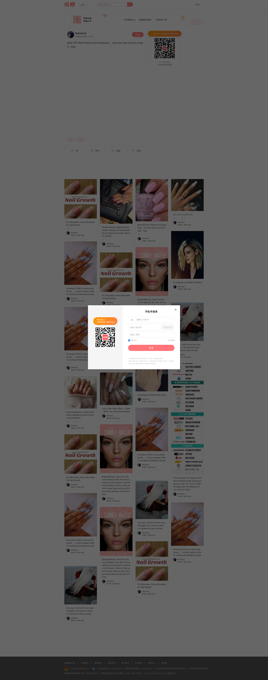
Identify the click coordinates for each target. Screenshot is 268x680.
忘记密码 (171, 340)
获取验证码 (168, 327)
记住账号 (133, 340)
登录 (151, 347)
